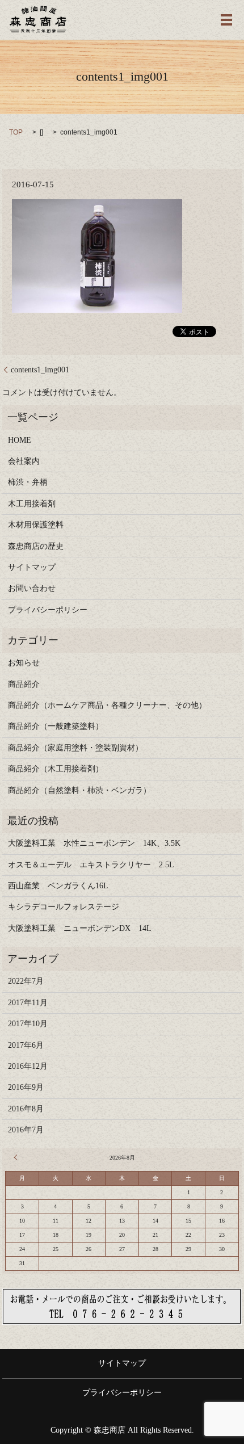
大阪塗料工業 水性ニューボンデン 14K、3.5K (94, 843)
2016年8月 (26, 1109)
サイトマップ (32, 567)
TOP (16, 132)
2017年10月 (28, 1023)
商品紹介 (24, 684)
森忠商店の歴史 (36, 546)
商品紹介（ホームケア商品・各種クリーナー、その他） (107, 705)
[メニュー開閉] (226, 20)
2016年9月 (26, 1087)
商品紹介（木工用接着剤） (55, 769)
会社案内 (24, 461)
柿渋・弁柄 (28, 482)
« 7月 (17, 1157)
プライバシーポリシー (47, 610)
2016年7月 (26, 1130)
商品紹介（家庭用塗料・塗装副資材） (75, 748)
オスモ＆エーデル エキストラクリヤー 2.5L (91, 864)
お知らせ (24, 662)
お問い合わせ (32, 588)
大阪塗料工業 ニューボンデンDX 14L (80, 928)
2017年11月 (28, 1002)
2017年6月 (26, 1045)
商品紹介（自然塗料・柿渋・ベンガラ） (79, 790)
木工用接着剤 (32, 503)
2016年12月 (28, 1066)
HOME (19, 440)
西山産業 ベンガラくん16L (58, 885)
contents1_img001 (40, 370)
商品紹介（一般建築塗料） (55, 726)
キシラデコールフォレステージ (67, 907)
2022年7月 (26, 981)
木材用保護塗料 (36, 524)
